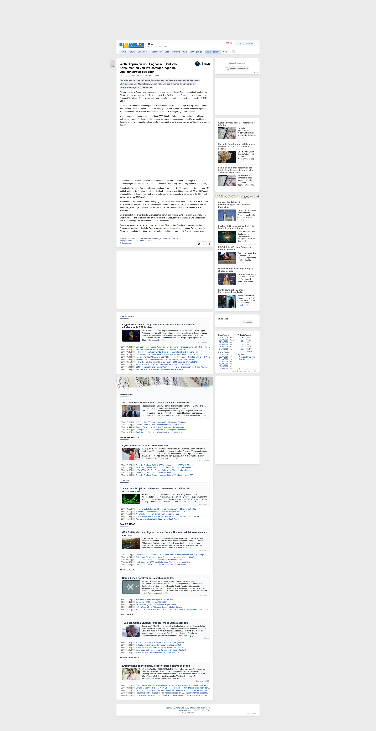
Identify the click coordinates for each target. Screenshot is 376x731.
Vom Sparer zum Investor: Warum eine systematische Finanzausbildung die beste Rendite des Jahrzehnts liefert (180, 347)
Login (240, 43)
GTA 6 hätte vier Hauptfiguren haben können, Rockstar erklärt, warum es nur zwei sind (164, 533)
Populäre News (245, 357)
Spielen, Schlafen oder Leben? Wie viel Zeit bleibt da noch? (160, 559)
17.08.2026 (223, 368)
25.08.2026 (223, 346)
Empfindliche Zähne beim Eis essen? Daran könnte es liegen (156, 665)
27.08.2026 (223, 342)
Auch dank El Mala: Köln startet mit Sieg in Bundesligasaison (160, 642)
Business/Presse (129, 657)
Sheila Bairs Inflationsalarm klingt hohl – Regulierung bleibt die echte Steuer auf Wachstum (236, 170)
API (203, 710)
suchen (249, 322)
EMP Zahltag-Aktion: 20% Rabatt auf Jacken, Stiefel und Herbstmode (163, 467)
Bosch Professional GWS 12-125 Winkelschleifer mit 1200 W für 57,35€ (164, 465)
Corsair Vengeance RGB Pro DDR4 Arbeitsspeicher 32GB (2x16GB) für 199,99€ (168, 516)
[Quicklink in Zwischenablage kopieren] (112, 62)
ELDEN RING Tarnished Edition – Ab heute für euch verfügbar (236, 227)
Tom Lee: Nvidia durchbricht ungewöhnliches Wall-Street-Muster (161, 349)
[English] (231, 42)
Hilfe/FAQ (196, 710)
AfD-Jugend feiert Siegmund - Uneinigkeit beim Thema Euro (155, 402)
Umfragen (196, 52)
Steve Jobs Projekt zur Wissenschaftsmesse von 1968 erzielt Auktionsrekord (156, 490)
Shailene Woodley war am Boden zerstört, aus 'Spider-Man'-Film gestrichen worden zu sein (172, 609)
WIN (185, 52)
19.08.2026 (223, 363)
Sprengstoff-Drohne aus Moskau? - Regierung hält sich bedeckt (161, 429)
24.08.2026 (223, 349)
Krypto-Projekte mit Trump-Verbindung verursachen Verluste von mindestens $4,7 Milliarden (158, 326)
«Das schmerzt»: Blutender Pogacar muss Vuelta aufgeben (155, 622)
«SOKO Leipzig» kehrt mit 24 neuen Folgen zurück (156, 604)
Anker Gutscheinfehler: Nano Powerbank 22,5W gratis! (157, 514)
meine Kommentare (239, 371)
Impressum (205, 707)
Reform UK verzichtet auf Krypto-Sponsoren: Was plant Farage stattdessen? (166, 359)
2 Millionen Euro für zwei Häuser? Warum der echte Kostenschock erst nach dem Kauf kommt (173, 367)
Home (169, 710)
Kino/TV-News (127, 570)
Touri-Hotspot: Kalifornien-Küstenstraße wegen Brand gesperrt (161, 432)
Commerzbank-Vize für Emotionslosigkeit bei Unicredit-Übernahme (234, 204)
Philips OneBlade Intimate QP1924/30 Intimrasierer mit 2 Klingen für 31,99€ (166, 509)
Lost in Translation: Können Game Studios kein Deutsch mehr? (161, 564)
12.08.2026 (243, 346)
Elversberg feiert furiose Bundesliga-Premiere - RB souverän (160, 647)
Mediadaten (195, 707)
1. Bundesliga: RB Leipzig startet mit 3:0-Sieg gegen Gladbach (161, 422)
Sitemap (169, 707)
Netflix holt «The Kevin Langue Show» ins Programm (157, 599)
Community (157, 52)
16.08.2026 (243, 337)
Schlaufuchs (143, 52)
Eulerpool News (152, 75)
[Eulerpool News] (126, 240)
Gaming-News (127, 524)
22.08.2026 (223, 357)
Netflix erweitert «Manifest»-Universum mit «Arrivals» (232, 291)
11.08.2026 (243, 349)
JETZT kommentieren (239, 68)
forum (256, 72)
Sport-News (127, 614)
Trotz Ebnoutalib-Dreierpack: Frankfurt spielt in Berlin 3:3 (158, 645)
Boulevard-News (129, 437)
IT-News (124, 480)
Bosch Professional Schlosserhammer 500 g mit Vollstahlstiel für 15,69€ (164, 475)
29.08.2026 (223, 337)
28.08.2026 (223, 339)
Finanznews (127, 316)
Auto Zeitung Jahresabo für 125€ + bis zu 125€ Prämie (157, 519)
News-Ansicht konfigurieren (248, 369)
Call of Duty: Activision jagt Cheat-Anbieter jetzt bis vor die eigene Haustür (165, 557)
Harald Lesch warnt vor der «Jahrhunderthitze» (148, 578)
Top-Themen (127, 394)
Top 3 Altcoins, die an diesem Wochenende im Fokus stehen (160, 369)
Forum (132, 52)
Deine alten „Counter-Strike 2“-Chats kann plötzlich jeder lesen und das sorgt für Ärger (170, 554)
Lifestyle (176, 52)
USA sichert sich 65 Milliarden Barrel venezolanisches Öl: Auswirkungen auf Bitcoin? (169, 354)
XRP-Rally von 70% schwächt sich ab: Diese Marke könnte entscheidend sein (167, 352)
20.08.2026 (223, 361)
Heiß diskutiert (244, 359)
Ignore (249, 371)
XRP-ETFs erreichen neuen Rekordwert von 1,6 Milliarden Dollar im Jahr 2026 (167, 362)
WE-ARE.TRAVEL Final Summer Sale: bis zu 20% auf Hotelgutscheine (164, 470)
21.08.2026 (223, 359)
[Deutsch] (228, 42)
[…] (159, 340)
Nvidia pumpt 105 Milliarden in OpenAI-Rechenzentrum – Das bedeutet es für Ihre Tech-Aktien (173, 357)
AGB (187, 707)
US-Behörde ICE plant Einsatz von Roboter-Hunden (235, 248)
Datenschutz (179, 707)
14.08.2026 (243, 342)
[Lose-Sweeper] (233, 52)
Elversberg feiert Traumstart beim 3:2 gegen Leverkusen (158, 652)
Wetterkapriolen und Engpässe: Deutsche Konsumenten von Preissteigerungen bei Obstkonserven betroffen (149, 68)
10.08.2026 (243, 351)
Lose (167, 52)
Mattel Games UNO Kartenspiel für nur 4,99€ (153, 472)
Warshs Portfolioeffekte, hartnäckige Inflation (236, 123)
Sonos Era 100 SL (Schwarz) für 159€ (151, 602)
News (123, 52)
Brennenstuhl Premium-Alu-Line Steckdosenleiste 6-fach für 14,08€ (163, 511)
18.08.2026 (223, 366)
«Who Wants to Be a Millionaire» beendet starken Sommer (159, 607)
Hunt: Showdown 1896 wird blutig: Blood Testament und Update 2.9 (163, 562)
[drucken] (112, 66)
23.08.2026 (223, 354)
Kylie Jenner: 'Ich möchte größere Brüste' (145, 445)
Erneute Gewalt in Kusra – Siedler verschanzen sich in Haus (160, 424)
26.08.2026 (223, 344)
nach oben (251, 713)
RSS (207, 710)
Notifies (255, 371)
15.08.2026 (243, 339)
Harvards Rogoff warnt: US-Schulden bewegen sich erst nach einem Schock (236, 146)
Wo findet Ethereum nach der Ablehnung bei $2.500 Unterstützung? (163, 364)
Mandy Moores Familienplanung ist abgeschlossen (236, 269)
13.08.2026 (243, 344)
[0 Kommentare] (126, 243)
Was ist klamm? (212, 52)
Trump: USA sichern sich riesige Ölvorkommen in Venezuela (160, 427)
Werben (226, 52)
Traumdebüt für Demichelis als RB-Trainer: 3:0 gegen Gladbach (161, 650)
